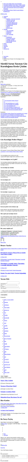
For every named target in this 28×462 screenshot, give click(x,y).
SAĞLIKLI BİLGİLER (11, 22)
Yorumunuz (4, 283)
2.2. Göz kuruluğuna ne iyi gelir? (10, 103)
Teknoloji (5, 46)
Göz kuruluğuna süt (17, 114)
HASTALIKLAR (10, 21)
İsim (2, 285)
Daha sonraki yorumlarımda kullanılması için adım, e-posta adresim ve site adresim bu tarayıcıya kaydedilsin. (14, 291)
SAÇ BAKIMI (9, 34)
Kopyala (16, 422)
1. (3, 99)
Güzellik (5, 29)
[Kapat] (1, 444)
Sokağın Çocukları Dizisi (8, 391)
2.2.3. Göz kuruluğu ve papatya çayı (11, 107)
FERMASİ (8, 32)
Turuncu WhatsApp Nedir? (9, 386)
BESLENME (9, 28)
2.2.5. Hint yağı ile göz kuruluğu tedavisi (12, 109)
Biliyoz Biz (3, 84)
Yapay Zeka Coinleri (7, 380)
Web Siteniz (3, 288)
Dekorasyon (6, 48)
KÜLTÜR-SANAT (10, 38)
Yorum (4, 414)
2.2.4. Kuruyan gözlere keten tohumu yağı (13, 108)
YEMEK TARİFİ (10, 39)
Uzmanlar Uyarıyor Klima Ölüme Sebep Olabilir (12, 151)
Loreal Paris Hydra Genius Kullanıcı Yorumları (14, 6)
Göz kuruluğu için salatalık (7, 114)
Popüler (6, 376)
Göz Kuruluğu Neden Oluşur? (7, 113)
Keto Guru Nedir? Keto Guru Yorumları (12, 3)
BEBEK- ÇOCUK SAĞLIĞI (13, 19)
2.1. (4, 102)
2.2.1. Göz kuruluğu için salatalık (11, 104)
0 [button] (7, 94)
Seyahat (5, 45)
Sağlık (4, 17)
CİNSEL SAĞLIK (10, 20)
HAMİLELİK (9, 25)
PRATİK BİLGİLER (11, 41)
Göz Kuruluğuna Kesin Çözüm (14, 236)
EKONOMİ (9, 42)
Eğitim (4, 43)
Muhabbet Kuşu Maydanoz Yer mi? (11, 397)
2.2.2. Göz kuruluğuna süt (9, 105)
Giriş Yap (3, 447)
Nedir (4, 47)
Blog (4, 433)
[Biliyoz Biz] (4, 14)
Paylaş (8, 414)
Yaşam (4, 35)
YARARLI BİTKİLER (11, 24)
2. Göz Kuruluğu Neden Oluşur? (10, 100)
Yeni (2, 376)
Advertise (5, 435)
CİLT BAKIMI (9, 30)
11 (15, 95)
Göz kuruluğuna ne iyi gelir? (20, 113)
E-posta (3, 286)
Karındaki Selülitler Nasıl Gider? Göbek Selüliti (14, 5)
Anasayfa (5, 16)
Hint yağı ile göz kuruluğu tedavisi (10, 117)
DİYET (8, 26)
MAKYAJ (8, 33)
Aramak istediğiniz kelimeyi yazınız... (10, 455)
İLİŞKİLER (9, 37)
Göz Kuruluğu (4, 236)
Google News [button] (10, 92)
